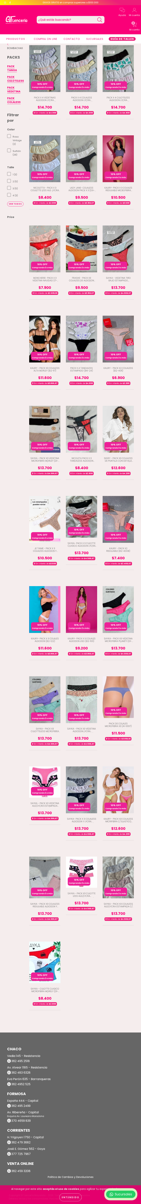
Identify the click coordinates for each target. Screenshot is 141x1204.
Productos (16, 39)
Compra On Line (45, 39)
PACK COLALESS (14, 100)
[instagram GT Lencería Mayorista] (5, 2)
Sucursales (94, 39)
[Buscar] (99, 20)
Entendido (70, 1197)
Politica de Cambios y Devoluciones (70, 1177)
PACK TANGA (12, 68)
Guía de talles (122, 39)
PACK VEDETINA (13, 89)
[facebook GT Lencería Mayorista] (10, 2)
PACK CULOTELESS (15, 79)
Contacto (72, 39)
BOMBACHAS (15, 48)
